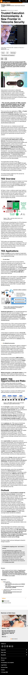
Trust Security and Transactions (8, 55)
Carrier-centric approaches (20, 365)
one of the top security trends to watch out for (13, 121)
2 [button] (12, 638)
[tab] (11, 638)
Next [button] (27, 625)
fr (22, 0)
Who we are (3, 658)
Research (3, 10)
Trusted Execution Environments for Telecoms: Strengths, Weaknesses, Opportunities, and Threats (13, 571)
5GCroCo (21, 316)
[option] (14, 626)
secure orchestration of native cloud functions (13, 318)
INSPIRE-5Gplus (5, 145)
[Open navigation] (26, 1)
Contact (3, 660)
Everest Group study (9, 562)
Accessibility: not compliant (7, 662)
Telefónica (19, 338)
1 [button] (11, 638)
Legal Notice (4, 665)
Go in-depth (14, 10)
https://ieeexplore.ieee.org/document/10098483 (15, 584)
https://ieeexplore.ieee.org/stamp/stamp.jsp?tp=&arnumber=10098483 (14, 587)
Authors (4, 598)
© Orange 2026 (4, 672)
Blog (8, 10)
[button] (6, 59)
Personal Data (4, 667)
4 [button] (15, 638)
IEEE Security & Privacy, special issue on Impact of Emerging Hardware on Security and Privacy (14, 573)
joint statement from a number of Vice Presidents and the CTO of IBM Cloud (11, 551)
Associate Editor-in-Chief (18, 154)
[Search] (20, 1)
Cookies (3, 669)
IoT (7, 52)
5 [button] (16, 638)
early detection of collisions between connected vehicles (14, 315)
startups (3, 340)
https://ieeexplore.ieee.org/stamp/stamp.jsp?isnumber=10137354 (12, 592)
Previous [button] (0, 625)
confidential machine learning (8, 334)
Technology (13, 52)
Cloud (3, 52)
